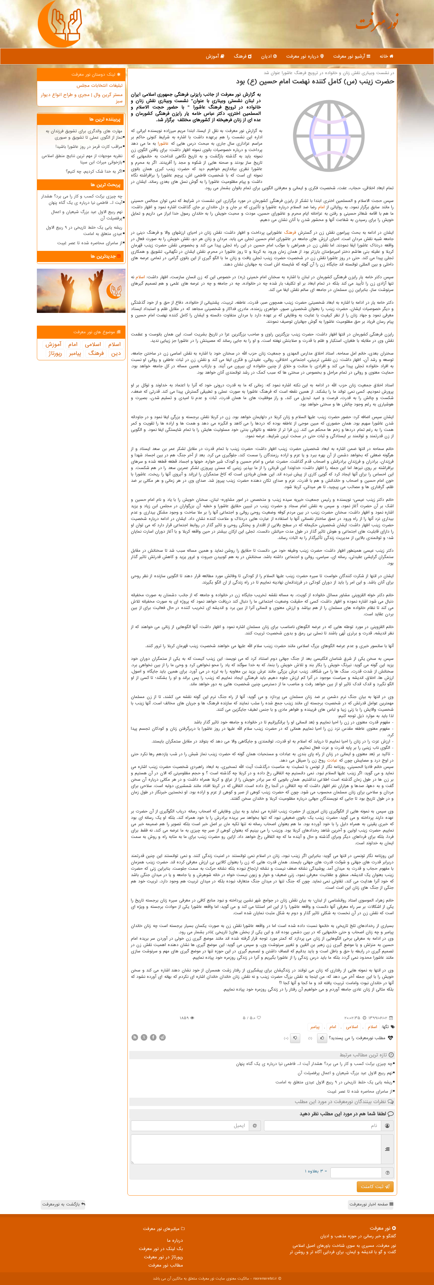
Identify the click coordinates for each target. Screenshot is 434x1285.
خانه (385, 56)
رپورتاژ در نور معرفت (163, 1257)
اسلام (140, 277)
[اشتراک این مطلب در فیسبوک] (153, 1037)
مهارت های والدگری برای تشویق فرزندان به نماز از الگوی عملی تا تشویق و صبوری (84, 134)
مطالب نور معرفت (165, 1265)
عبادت (332, 760)
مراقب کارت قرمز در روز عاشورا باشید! (89, 147)
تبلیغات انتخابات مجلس (100, 85)
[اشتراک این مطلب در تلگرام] (162, 1037)
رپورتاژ (55, 353)
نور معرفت (376, 27)
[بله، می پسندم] (322, 1038)
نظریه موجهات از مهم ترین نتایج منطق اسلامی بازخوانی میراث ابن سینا (82, 159)
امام (321, 207)
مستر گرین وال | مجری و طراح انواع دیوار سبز (82, 98)
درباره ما (175, 1240)
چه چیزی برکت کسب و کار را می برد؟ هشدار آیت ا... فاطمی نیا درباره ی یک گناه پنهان (314, 1064)
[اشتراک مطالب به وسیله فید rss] (135, 1037)
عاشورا (163, 144)
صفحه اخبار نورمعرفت (369, 1204)
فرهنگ (241, 56)
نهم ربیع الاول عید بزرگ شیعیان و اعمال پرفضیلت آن (345, 1073)
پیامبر (315, 1027)
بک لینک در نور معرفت (161, 1248)
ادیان (267, 56)
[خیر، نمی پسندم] (295, 1038)
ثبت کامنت (373, 1187)
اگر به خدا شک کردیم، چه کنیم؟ (94, 172)
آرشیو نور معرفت (350, 56)
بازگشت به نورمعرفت (61, 1204)
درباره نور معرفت (303, 56)
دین (116, 353)
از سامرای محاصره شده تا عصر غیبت (359, 1091)
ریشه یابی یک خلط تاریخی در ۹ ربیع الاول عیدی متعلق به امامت (333, 1082)
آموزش (213, 56)
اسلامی (352, 1027)
